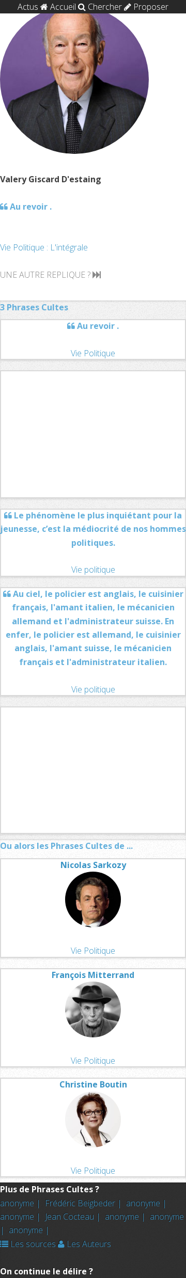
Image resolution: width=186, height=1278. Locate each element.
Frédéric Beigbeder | (84, 1203)
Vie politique (93, 569)
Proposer (149, 6)
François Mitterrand (93, 975)
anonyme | (21, 1203)
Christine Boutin (93, 1084)
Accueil (62, 6)
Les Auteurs (88, 1244)
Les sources (32, 1244)
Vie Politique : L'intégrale (44, 247)
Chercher (104, 6)
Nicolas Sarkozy (93, 865)
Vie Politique (93, 353)
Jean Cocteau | (74, 1216)
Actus (28, 6)
